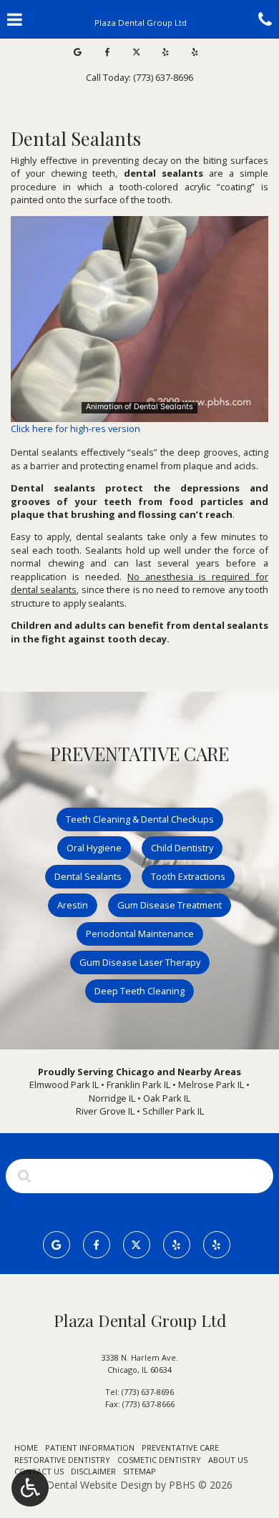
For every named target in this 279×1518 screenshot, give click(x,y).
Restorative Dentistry (62, 1459)
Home (26, 1447)
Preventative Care (180, 1447)
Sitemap (139, 1471)
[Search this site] (24, 1175)
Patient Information (89, 1447)
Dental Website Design (99, 1485)
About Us (228, 1459)
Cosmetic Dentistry (159, 1459)
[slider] (138, 410)
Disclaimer (93, 1471)
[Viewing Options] (30, 1488)
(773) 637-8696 (148, 1391)
